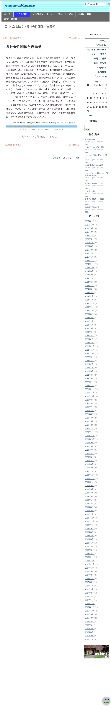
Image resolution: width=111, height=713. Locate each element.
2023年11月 (89, 307)
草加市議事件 (90, 139)
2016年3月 (89, 632)
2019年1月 (89, 514)
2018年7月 (89, 536)
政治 (53, 123)
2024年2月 (89, 296)
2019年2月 (89, 511)
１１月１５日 (90, 191)
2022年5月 (89, 371)
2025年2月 (89, 253)
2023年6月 (89, 325)
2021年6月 (89, 411)
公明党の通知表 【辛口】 (95, 199)
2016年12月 (89, 604)
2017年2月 (89, 597)
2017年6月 (89, 582)
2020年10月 (89, 439)
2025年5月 (89, 243)
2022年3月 (89, 378)
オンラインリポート (42, 14)
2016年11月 (89, 607)
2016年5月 (89, 625)
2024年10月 (89, 268)
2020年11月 (89, 436)
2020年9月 (89, 443)
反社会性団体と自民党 (24, 47)
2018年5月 (89, 543)
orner (29, 123)
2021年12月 (89, 389)
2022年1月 (89, 386)
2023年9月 (89, 314)
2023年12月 (89, 303)
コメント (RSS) (73, 158)
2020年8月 (89, 446)
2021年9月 (89, 400)
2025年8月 (89, 232)
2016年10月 (89, 611)
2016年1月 (89, 639)
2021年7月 (89, 407)
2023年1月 (89, 343)
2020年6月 (89, 454)
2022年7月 (89, 364)
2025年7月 (89, 236)
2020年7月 (89, 450)
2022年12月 (89, 346)
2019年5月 (89, 500)
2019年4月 (89, 504)
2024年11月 (89, 264)
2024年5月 (89, 286)
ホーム (7, 14)
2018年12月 (89, 518)
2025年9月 (89, 228)
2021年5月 (89, 414)
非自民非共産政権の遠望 (94, 165)
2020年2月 (89, 468)
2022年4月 (89, 375)
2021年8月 (89, 404)
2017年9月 (89, 571)
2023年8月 (89, 318)
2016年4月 (89, 629)
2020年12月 (89, 432)
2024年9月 (89, 271)
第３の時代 (74, 38)
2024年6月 (89, 282)
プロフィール (100, 76)
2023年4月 (89, 332)
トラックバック (40, 129)
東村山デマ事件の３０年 (94, 183)
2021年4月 (89, 418)
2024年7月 (89, 278)
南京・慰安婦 (10, 19)
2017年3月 (89, 593)
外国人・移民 (84, 14)
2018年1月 (89, 557)
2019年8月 (89, 489)
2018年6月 (89, 539)
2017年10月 (89, 568)
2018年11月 (89, 521)
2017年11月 (89, 564)
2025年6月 (89, 239)
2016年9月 (89, 614)
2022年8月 (89, 361)
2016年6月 (89, 622)
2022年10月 (89, 353)
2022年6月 (89, 368)
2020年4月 (89, 461)
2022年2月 (89, 382)
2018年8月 (89, 532)
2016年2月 (89, 636)
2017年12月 (89, 561)
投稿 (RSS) (57, 158)
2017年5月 (89, 586)
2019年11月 (89, 479)
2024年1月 (89, 300)
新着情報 (102, 72)
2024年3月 (89, 293)
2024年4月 (89, 289)
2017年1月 (89, 600)
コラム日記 (21, 14)
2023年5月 (89, 328)
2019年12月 (89, 475)
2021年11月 (89, 393)
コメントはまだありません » (67, 123)
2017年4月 (89, 589)
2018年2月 (89, 554)
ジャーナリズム (65, 14)
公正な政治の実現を (12, 38)
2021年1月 (89, 429)
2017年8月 (89, 575)
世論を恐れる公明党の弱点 (95, 147)
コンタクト (101, 67)
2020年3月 (89, 464)
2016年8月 (89, 618)
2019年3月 (89, 507)
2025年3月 (89, 250)
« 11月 (90, 116)
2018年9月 (89, 529)
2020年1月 (89, 471)
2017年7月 (89, 579)
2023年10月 (89, 311)
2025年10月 (89, 225)
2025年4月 (89, 246)
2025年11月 (89, 221)
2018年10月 (89, 525)
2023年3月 (89, 336)
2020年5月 (89, 457)
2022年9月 (89, 357)
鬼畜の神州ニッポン (92, 207)
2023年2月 (89, 339)
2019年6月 (89, 496)
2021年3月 (89, 421)
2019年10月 (89, 482)
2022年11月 (89, 350)
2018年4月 (89, 546)
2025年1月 (89, 257)
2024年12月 (89, 261)
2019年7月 (89, 493)
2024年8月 (89, 275)
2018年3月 (89, 550)
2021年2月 (89, 425)
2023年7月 (89, 321)
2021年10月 (89, 396)
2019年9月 (89, 486)
